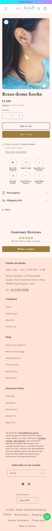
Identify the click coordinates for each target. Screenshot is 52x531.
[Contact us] (47, 516)
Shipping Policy (13, 358)
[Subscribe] (42, 473)
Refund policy (21, 514)
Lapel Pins (10, 422)
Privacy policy (39, 520)
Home (8, 306)
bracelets (21, 441)
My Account (11, 377)
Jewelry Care (11, 371)
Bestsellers (11, 402)
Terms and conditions (16, 345)
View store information (16, 151)
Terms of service (27, 526)
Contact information (18, 520)
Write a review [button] (25, 249)
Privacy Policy (12, 364)
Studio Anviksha (24, 509)
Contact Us (11, 326)
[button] (6, 9)
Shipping (5, 105)
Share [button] (7, 209)
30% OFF (10, 396)
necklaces (41, 438)
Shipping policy (40, 514)
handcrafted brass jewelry (28, 433)
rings (15, 441)
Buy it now (26, 134)
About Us (10, 320)
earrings (9, 441)
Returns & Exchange (15, 351)
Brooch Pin (11, 415)
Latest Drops (11, 313)
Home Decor (12, 409)
